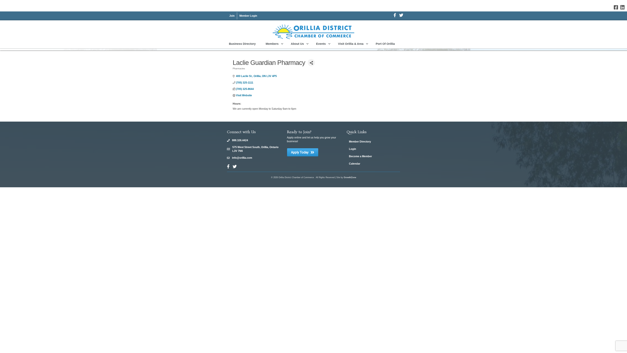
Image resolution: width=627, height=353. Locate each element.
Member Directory (360, 141)
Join (232, 15)
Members (272, 43)
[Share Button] (311, 62)
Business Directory (242, 43)
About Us (297, 43)
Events (321, 43)
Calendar (354, 163)
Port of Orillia (385, 43)
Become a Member (360, 156)
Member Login (248, 15)
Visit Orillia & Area (350, 43)
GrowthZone (350, 177)
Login (352, 149)
